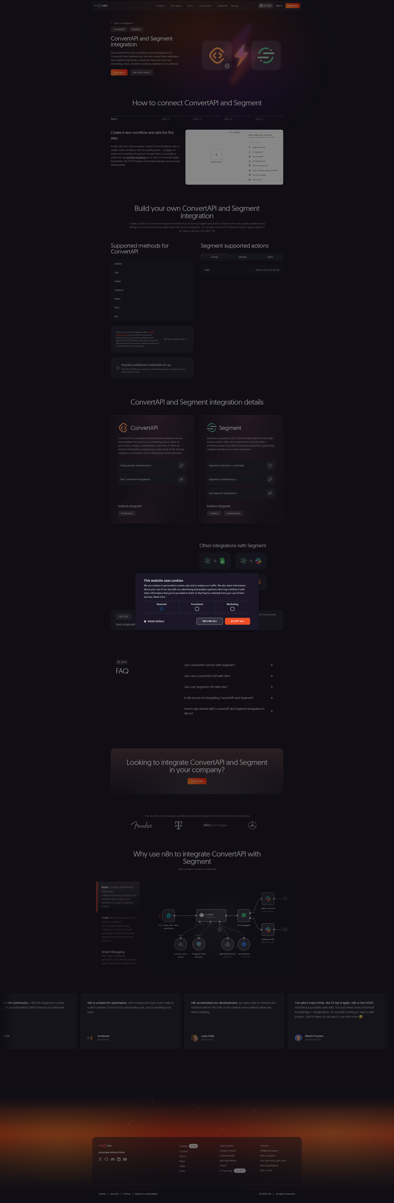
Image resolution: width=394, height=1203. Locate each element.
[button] (154, 621)
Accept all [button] (237, 621)
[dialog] (197, 601)
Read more (159, 596)
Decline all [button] (210, 621)
